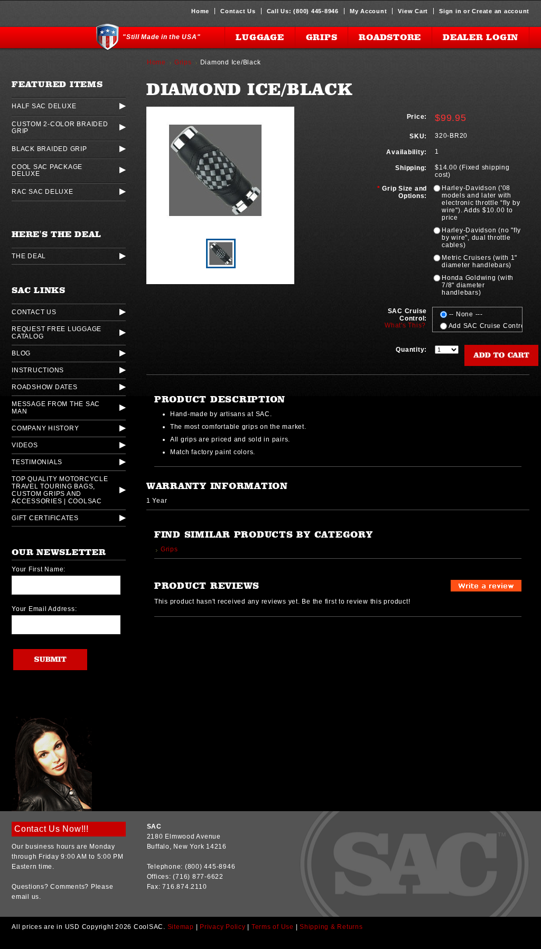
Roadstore (390, 37)
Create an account (500, 11)
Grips (322, 37)
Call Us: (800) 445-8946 (303, 11)
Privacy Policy (223, 927)
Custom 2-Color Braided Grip (60, 127)
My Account (368, 11)
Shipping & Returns (331, 927)
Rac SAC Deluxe (42, 191)
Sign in (450, 11)
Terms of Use (272, 927)
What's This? (405, 325)
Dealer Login (480, 37)
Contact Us (238, 11)
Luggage (260, 37)
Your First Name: (39, 569)
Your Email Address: (44, 609)
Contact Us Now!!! (51, 828)
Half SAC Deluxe (44, 105)
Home (200, 11)
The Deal (29, 256)
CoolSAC (50, 37)
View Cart (413, 11)
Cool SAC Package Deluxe (47, 170)
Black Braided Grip (49, 148)
